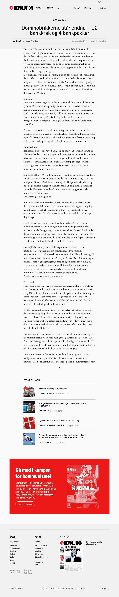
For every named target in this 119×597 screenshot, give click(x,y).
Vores (37, 548)
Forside (37, 541)
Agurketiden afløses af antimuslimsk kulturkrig (59, 420)
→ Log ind (99, 1)
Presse (37, 564)
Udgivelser (39, 554)
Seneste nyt (14, 541)
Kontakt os (39, 562)
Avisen (12, 536)
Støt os (107, 1)
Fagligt (12, 554)
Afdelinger (39, 551)
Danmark (58, 19)
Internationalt (15, 548)
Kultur (12, 557)
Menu (38, 7)
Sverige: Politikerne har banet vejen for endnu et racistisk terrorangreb (63, 404)
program (42, 548)
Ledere (12, 563)
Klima (12, 560)
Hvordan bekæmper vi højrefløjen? (54, 388)
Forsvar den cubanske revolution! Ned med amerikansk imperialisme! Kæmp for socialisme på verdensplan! (62, 436)
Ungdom (13, 551)
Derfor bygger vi (41, 545)
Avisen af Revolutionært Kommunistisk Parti (63, 588)
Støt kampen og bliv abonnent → (94, 543)
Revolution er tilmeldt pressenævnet (28, 572)
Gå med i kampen (25, 504)
